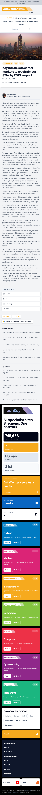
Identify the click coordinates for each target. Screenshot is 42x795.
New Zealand (9, 720)
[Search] (29, 29)
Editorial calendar (10, 752)
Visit (6, 542)
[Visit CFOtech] (14, 525)
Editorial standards (10, 756)
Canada (16, 716)
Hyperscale (8, 63)
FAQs (6, 760)
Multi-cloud (32, 18)
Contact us (7, 747)
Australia (8, 716)
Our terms (7, 773)
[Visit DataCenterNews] (14, 578)
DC (16, 63)
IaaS (21, 63)
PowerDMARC (25, 792)
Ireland (31, 716)
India (23, 716)
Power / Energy (8, 21)
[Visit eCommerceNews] (14, 605)
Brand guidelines (9, 743)
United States (9, 725)
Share (7, 316)
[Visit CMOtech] (14, 551)
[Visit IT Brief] (14, 631)
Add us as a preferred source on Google (18, 321)
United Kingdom (21, 720)
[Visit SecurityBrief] (14, 657)
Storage (21, 24)
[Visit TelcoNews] (14, 684)
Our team (7, 769)
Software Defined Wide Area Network (27, 21)
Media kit (16, 542)
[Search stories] (36, 733)
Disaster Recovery (21, 18)
